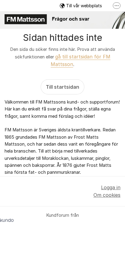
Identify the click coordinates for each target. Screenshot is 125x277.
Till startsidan (62, 87)
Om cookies (106, 195)
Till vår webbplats (84, 5)
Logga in (110, 187)
